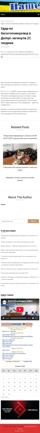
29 (36, 390)
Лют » (7, 397)
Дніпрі (4, 52)
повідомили (7, 91)
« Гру (2, 397)
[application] (20, 309)
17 (9, 386)
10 (9, 382)
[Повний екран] (36, 318)
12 (20, 382)
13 (25, 382)
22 (36, 386)
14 (30, 382)
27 (25, 390)
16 (3, 386)
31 (9, 394)
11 (14, 382)
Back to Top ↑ (20, 431)
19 (20, 386)
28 (30, 390)
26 (20, 390)
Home (3, 21)
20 (25, 386)
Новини (9, 21)
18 (14, 386)
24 (9, 390)
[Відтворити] (4, 318)
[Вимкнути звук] (33, 318)
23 (3, 390)
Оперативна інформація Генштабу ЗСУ (14, 273)
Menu (3, 14)
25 (14, 390)
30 (3, 394)
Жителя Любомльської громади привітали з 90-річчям (19, 269)
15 (36, 382)
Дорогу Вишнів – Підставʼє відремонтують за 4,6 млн (19, 246)
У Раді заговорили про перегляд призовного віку (17, 242)
